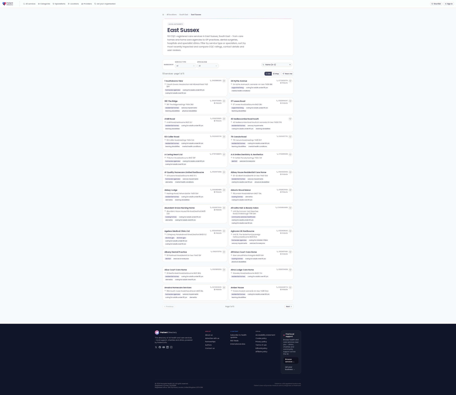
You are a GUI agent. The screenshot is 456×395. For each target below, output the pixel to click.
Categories (45, 4)
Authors (208, 345)
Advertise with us (212, 338)
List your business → (290, 368)
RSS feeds (234, 340)
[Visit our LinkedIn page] (167, 347)
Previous (169, 306)
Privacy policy (261, 341)
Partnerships (210, 341)
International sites (237, 344)
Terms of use (261, 345)
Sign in (450, 4)
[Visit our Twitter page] (156, 347)
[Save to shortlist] (224, 81)
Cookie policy (261, 338)
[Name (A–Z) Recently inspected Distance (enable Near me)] (276, 65)
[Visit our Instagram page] (171, 347)
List (269, 73)
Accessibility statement (265, 335)
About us (209, 335)
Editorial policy (261, 348)
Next (288, 306)
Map (277, 73)
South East (183, 14)
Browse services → (289, 360)
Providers (88, 4)
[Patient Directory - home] (11, 3)
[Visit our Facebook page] (160, 347)
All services (30, 4)
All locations (172, 14)
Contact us (210, 348)
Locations (74, 4)
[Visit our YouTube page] (163, 347)
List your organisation (106, 4)
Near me (288, 73)
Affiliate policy (261, 351)
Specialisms (60, 4)
